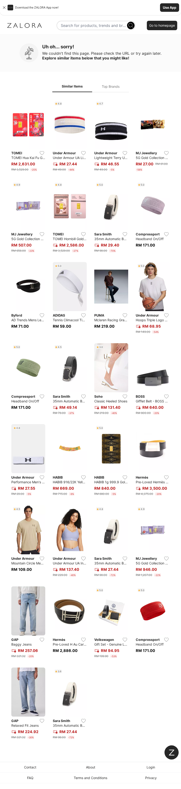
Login (151, 767)
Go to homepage (162, 25)
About (90, 767)
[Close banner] (4, 7)
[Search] (131, 25)
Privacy (151, 778)
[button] (90, 7)
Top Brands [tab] (110, 86)
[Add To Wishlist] (42, 153)
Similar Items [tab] (72, 86)
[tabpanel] (90, 420)
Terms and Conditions (90, 778)
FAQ (30, 778)
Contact (30, 767)
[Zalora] (24, 25)
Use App (169, 7)
